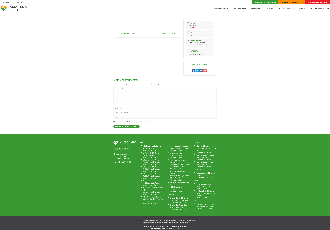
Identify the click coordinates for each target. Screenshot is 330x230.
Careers (150, 226)
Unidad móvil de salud (196, 54)
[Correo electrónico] (205, 70)
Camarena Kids (148, 181)
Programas (255, 8)
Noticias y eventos (286, 8)
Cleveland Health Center (152, 197)
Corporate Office (122, 154)
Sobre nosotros (220, 8)
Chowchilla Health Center (179, 198)
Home (145, 226)
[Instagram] (117, 149)
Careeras (302, 8)
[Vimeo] (127, 149)
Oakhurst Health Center (205, 155)
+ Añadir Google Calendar (127, 33)
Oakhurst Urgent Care (205, 162)
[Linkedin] (122, 149)
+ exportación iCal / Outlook (167, 33)
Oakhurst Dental (203, 146)
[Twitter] (120, 149)
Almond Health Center (151, 167)
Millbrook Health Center (206, 191)
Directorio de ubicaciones (319, 8)
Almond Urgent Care (150, 174)
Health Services (156, 226)
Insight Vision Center (177, 153)
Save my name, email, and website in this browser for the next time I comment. (134, 121)
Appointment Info (174, 226)
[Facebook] (115, 149)
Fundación (269, 8)
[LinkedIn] (201, 70)
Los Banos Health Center (206, 204)
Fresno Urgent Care (204, 184)
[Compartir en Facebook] (193, 70)
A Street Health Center (151, 153)
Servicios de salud (239, 8)
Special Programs (165, 226)
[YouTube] (125, 149)
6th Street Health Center (152, 146)
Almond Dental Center (151, 160)
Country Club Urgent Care (179, 146)
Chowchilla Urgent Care (178, 205)
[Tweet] (197, 70)
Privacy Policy (183, 226)
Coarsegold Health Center (206, 173)
